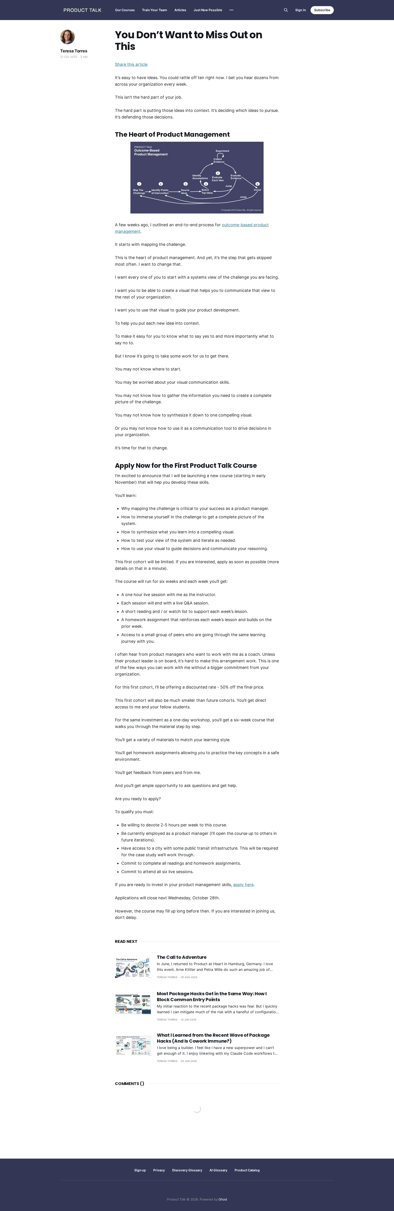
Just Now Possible (208, 10)
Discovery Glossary (187, 1170)
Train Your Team (154, 10)
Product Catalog (247, 1170)
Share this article (131, 64)
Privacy (159, 1170)
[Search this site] (286, 10)
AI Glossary (218, 1170)
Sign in (300, 10)
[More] (231, 10)
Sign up (140, 1170)
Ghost (222, 1199)
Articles (180, 10)
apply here (243, 884)
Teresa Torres (73, 51)
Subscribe (322, 10)
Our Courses (125, 10)
